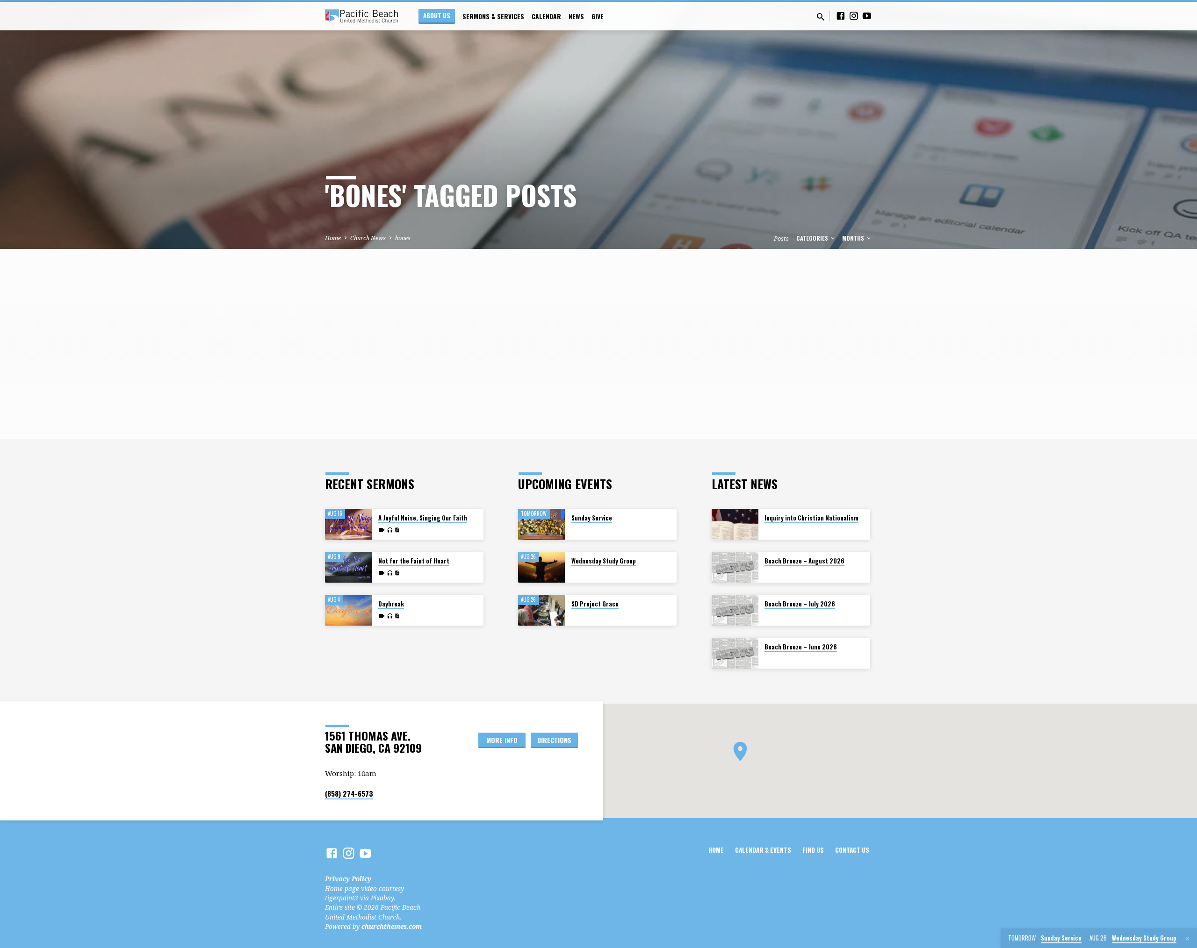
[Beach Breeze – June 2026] (735, 653)
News (576, 16)
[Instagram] (854, 15)
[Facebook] (841, 15)
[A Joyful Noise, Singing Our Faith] (348, 524)
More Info (502, 740)
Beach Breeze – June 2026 (800, 646)
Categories (812, 238)
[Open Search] (820, 16)
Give (597, 16)
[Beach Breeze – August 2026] (735, 567)
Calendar (546, 16)
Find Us (813, 850)
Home (333, 238)
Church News (368, 238)
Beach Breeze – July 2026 (799, 603)
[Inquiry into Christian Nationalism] (735, 524)
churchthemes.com (391, 926)
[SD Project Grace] (541, 610)
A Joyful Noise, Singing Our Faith (422, 517)
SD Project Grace (595, 603)
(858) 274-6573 (349, 793)
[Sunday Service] (541, 524)
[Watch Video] (381, 530)
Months (853, 238)
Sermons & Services (493, 16)
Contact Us (852, 850)
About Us (436, 15)
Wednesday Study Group (603, 560)
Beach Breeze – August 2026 (804, 560)
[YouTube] (867, 15)
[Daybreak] (348, 610)
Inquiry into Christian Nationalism (811, 517)
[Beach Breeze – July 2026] (735, 610)
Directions (554, 740)
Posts (781, 238)
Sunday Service (591, 517)
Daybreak (391, 603)
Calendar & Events (763, 850)
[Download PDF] (397, 530)
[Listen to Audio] (390, 530)
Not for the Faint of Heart (413, 560)
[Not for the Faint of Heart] (348, 567)
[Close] (1187, 938)
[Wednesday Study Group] (541, 567)
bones (403, 238)
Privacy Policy (348, 878)
